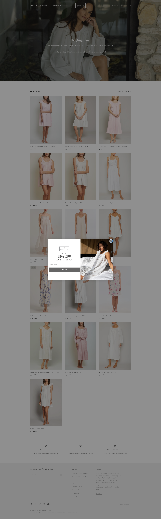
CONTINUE (64, 269)
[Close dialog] (111, 241)
